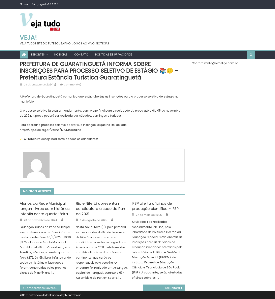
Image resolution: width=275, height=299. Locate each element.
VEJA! (28, 37)
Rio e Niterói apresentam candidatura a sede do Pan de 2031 (100, 208)
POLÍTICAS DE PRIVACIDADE (113, 54)
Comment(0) (72, 84)
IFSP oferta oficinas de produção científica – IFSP (155, 206)
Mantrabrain (73, 295)
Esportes (38, 54)
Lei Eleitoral (172, 288)
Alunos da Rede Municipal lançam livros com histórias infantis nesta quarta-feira (45, 208)
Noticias (60, 54)
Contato (81, 54)
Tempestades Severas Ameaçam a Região (43, 288)
